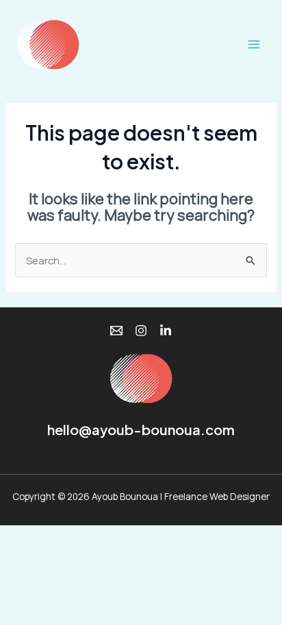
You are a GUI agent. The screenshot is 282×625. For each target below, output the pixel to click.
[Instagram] (141, 330)
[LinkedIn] (165, 330)
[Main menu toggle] (254, 44)
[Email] (116, 330)
